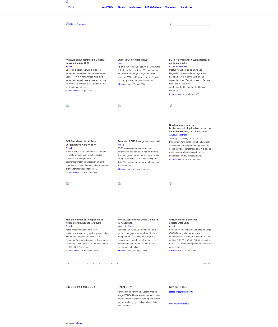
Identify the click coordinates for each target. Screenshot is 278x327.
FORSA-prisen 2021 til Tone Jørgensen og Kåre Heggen (81, 143)
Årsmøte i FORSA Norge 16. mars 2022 (139, 141)
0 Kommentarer (72, 90)
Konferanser (181, 66)
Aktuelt (69, 66)
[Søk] (197, 7)
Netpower (79, 323)
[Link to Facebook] (209, 7)
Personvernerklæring (179, 303)
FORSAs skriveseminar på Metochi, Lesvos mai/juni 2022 (85, 61)
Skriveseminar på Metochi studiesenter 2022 (183, 221)
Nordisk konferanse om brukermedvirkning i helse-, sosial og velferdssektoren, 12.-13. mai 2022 (190, 128)
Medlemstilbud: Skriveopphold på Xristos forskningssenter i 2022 (84, 221)
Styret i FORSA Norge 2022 (133, 59)
